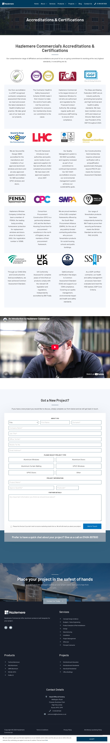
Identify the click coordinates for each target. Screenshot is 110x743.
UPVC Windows (79, 466)
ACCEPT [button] (91, 739)
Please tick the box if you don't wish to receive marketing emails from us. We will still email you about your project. (47, 526)
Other (78, 473)
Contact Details (55, 689)
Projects (64, 655)
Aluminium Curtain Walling (31, 466)
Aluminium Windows (31, 460)
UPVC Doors (31, 473)
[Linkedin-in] (5, 627)
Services (64, 612)
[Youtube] (10, 627)
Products (9, 655)
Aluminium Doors (78, 460)
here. (46, 740)
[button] (55, 601)
